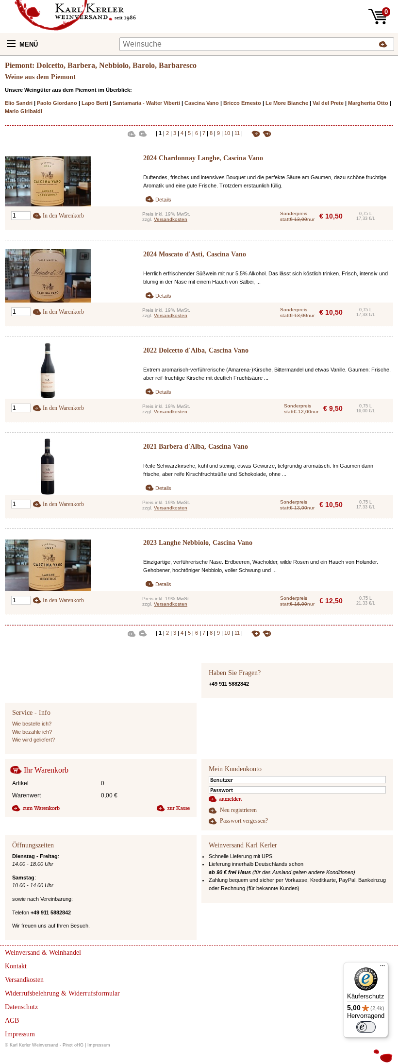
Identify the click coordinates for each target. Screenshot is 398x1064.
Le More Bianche (286, 103)
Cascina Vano (201, 103)
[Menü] (382, 968)
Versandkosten (170, 219)
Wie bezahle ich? (32, 732)
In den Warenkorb (63, 215)
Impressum (98, 1045)
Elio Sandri (19, 103)
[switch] (366, 1027)
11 (237, 133)
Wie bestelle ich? (31, 723)
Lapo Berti (95, 103)
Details (163, 200)
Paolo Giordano (57, 103)
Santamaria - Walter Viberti (146, 103)
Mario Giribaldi (23, 111)
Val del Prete (328, 103)
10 (227, 133)
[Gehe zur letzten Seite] (265, 133)
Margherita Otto (368, 103)
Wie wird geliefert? (33, 740)
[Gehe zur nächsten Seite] (252, 133)
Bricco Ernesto (242, 103)
